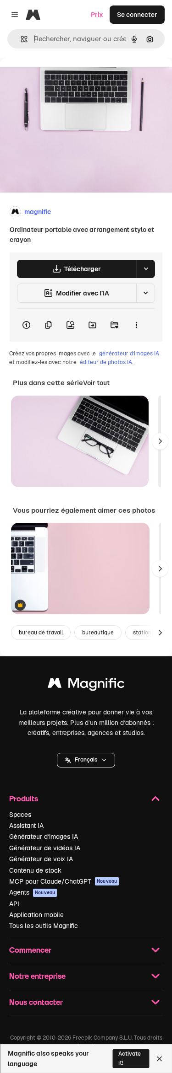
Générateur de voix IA (41, 859)
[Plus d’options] (136, 325)
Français (86, 759)
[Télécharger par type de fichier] (146, 269)
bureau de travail (41, 632)
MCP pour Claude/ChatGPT (63, 881)
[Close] (159, 1058)
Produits (23, 798)
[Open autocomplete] (20, 39)
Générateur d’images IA (43, 836)
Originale (60, 78)
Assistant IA (26, 825)
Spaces (20, 814)
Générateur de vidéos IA (44, 848)
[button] (86, 760)
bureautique (98, 632)
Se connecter (137, 15)
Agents (32, 892)
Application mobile (36, 915)
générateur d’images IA (129, 353)
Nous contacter (36, 1002)
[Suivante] (160, 441)
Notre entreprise (37, 976)
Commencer (30, 950)
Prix (97, 15)
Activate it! (129, 1058)
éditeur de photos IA (106, 362)
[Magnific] (86, 685)
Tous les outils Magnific (43, 926)
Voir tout (96, 383)
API (14, 904)
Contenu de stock (35, 870)
